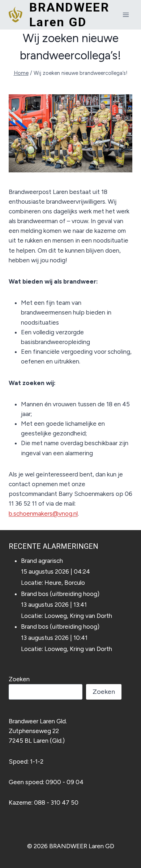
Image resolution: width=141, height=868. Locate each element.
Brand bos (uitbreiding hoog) (60, 593)
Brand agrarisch (42, 560)
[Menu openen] (125, 14)
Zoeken (19, 679)
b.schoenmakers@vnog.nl (43, 513)
